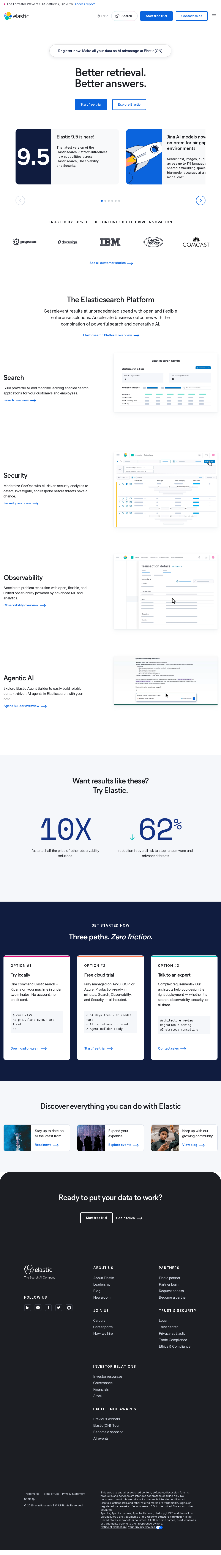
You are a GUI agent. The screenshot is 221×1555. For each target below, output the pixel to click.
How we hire (103, 1333)
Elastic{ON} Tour (106, 1425)
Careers (99, 1320)
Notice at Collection (113, 1527)
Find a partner (169, 1278)
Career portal (103, 1327)
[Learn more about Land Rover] (153, 250)
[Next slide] (200, 200)
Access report (85, 4)
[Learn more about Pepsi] (25, 250)
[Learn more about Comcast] (196, 250)
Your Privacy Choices (142, 1527)
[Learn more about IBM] (110, 250)
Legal (163, 1320)
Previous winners (106, 1419)
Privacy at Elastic (172, 1333)
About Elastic (103, 1278)
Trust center (168, 1327)
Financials (101, 1389)
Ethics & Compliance (175, 1346)
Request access (171, 1291)
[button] (102, 201)
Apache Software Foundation (165, 1516)
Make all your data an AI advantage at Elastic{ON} (110, 51)
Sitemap (29, 1499)
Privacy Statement (73, 1493)
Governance (103, 1383)
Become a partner (173, 1297)
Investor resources (108, 1376)
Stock (98, 1396)
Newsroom (101, 1297)
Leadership (101, 1284)
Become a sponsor (108, 1432)
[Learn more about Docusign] (67, 250)
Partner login (168, 1284)
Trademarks (31, 1493)
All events (101, 1438)
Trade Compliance (173, 1340)
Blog (96, 1291)
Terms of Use (51, 1493)
